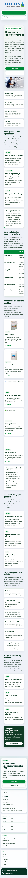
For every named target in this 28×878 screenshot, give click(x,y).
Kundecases (5, 859)
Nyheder (5, 854)
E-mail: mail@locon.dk (8, 804)
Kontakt (4, 864)
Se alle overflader (14, 743)
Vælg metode (15, 68)
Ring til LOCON (14, 781)
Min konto (5, 845)
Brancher (5, 862)
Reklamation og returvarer (9, 843)
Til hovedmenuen (15, 73)
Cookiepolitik (6, 840)
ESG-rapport (5, 856)
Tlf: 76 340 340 (6, 802)
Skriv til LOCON (14, 785)
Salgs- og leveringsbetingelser (10, 838)
